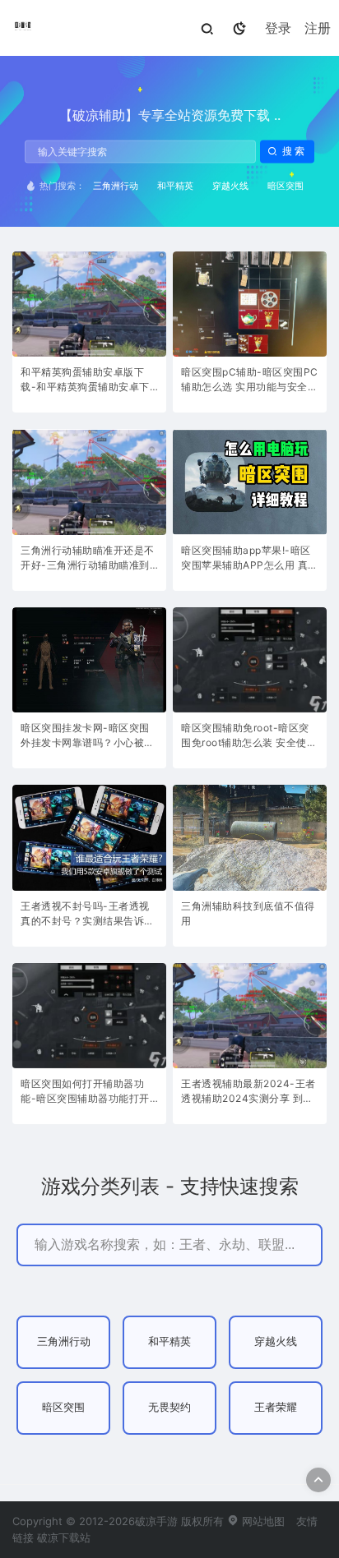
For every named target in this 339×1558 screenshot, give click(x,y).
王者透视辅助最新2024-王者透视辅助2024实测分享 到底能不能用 (248, 1092)
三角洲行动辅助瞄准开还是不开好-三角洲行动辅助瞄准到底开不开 (88, 559)
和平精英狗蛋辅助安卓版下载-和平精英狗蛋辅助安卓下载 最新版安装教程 (85, 381)
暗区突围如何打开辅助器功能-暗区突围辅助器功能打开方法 (85, 1092)
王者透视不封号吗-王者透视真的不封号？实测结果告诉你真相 (88, 915)
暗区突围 (285, 186)
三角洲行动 (115, 186)
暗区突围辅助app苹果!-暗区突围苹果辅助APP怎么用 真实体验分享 (249, 559)
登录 (278, 28)
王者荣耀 (275, 1407)
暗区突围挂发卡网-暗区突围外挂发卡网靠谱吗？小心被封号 (88, 736)
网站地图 (262, 1521)
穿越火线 (230, 186)
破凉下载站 (64, 1537)
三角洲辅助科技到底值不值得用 (248, 913)
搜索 (294, 151)
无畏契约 (169, 1407)
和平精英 (175, 186)
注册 (317, 28)
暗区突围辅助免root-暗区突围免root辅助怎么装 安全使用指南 (249, 736)
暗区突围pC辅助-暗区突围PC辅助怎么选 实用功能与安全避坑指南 (249, 381)
